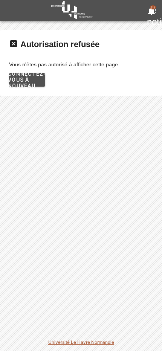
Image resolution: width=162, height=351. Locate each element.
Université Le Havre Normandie (81, 342)
